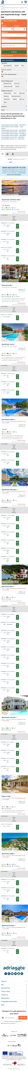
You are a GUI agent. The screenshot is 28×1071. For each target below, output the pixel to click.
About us (4, 981)
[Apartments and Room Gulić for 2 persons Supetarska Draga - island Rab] (14, 188)
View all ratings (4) (21, 426)
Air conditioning (8, 65)
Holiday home (8, 86)
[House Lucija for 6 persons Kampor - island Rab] (14, 784)
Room (17, 83)
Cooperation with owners (9, 1001)
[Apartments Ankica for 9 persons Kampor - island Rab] (14, 407)
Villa (17, 86)
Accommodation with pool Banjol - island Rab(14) (13, 133)
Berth (5, 102)
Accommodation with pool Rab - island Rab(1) (12, 137)
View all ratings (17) (21, 496)
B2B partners (5, 998)
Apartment (7, 83)
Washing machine (16, 96)
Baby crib (21, 99)
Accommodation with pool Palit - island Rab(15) (13, 132)
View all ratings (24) (21, 593)
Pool (15, 93)
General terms (5, 988)
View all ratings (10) (21, 724)
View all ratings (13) (21, 349)
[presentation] (2, 154)
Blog (2, 1005)
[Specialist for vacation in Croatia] (14, 968)
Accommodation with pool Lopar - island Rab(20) (13, 130)
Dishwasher (7, 99)
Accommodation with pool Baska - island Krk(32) (13, 125)
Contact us (4, 995)
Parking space (7, 93)
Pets (22, 65)
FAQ (2, 985)
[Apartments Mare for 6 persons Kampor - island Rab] (14, 574)
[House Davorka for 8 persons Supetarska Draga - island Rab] (14, 273)
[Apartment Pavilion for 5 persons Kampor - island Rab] (14, 913)
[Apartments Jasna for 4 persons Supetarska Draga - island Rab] (14, 332)
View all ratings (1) (21, 860)
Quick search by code (7, 55)
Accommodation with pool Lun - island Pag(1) (12, 139)
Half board (21, 93)
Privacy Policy (5, 991)
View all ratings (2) (21, 290)
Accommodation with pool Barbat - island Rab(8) (13, 135)
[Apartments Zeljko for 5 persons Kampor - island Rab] (14, 842)
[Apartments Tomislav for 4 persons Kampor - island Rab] (14, 705)
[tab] (2, 154)
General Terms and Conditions (14, 174)
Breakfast (6, 96)
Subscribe (22, 1017)
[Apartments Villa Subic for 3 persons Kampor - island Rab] (14, 478)
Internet (16, 65)
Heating (15, 99)
